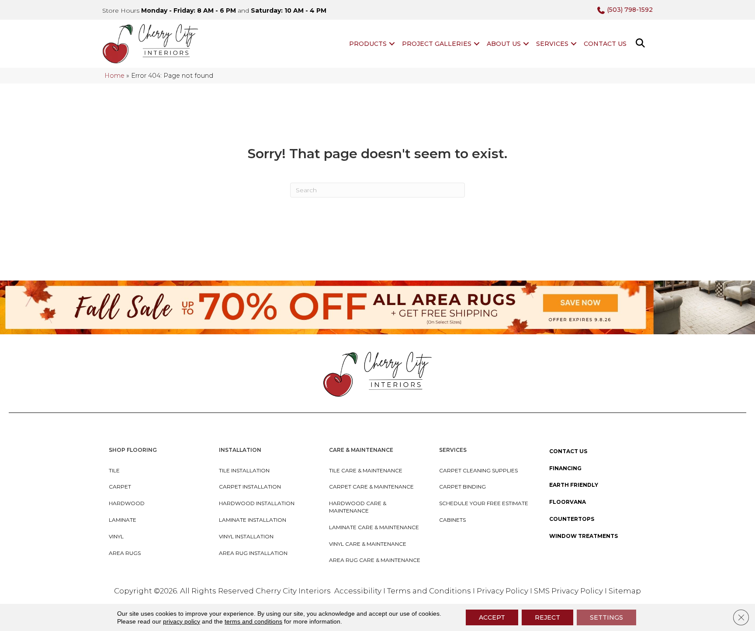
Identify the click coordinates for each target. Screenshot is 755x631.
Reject (547, 617)
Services (552, 44)
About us (504, 44)
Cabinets (452, 520)
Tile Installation (244, 470)
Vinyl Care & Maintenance (367, 544)
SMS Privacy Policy (569, 590)
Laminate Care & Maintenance (374, 527)
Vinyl (116, 536)
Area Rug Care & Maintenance (374, 560)
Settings (606, 617)
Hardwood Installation (256, 503)
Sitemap (625, 590)
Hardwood (127, 503)
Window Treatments (583, 536)
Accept (492, 617)
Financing (565, 468)
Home (114, 76)
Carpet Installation (250, 486)
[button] (392, 43)
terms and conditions (253, 621)
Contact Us (605, 44)
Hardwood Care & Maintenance (357, 507)
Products (368, 44)
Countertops (571, 519)
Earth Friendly (573, 485)
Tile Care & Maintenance (365, 470)
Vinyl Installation (246, 536)
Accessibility (357, 590)
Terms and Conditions (429, 590)
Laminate (122, 520)
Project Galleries (436, 44)
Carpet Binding (462, 486)
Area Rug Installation (253, 553)
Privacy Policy (503, 590)
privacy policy (181, 621)
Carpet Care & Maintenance (371, 486)
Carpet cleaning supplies (478, 470)
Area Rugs (125, 553)
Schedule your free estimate (483, 503)
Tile (114, 470)
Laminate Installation (252, 520)
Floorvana (567, 502)
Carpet (120, 486)
